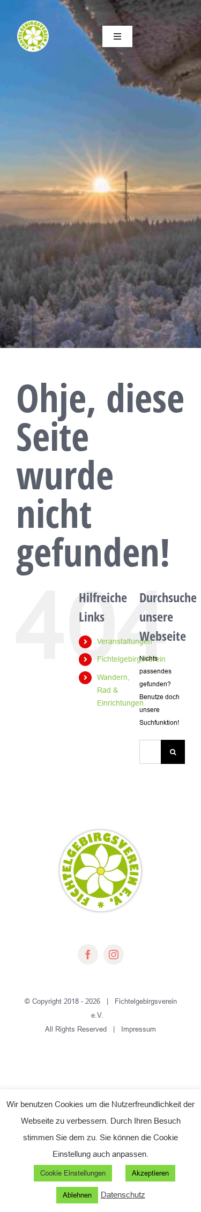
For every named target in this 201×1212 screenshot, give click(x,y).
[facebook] (88, 954)
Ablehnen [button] (77, 1195)
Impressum (138, 1029)
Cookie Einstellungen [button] (73, 1173)
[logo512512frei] (33, 22)
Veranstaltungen (124, 641)
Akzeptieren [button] (150, 1173)
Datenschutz (123, 1194)
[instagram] (113, 954)
